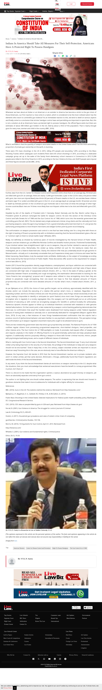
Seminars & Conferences (10, 641)
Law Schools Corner (10, 631)
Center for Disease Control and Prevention (38, 548)
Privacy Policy (8, 688)
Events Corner (8, 624)
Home (7, 39)
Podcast (84, 618)
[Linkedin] (67, 56)
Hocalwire (54, 666)
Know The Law (40, 621)
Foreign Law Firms (71, 641)
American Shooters (19, 548)
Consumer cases (56, 615)
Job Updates (70, 615)
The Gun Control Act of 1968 (78, 548)
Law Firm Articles (86, 638)
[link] (71, 56)
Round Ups (54, 618)
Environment (86, 615)
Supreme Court (20, 11)
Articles (44, 11)
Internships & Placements (52, 638)
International (55, 621)
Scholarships (48, 635)
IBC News (23, 618)
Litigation (84, 648)
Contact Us (23, 624)
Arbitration (23, 621)
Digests (50, 11)
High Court (7, 621)
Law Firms (69, 631)
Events (68, 638)
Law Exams (27, 644)
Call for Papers (7, 635)
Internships (69, 644)
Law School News (8, 644)
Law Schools (24, 615)
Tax (36, 615)
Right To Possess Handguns (60, 548)
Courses (26, 641)
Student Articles (28, 635)
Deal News (69, 635)
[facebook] (55, 56)
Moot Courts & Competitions (11, 638)
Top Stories (10, 11)
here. (15, 541)
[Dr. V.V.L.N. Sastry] (11, 561)
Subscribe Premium (87, 4)
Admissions (27, 638)
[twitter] (59, 56)
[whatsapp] (63, 56)
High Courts (33, 11)
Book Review (71, 618)
